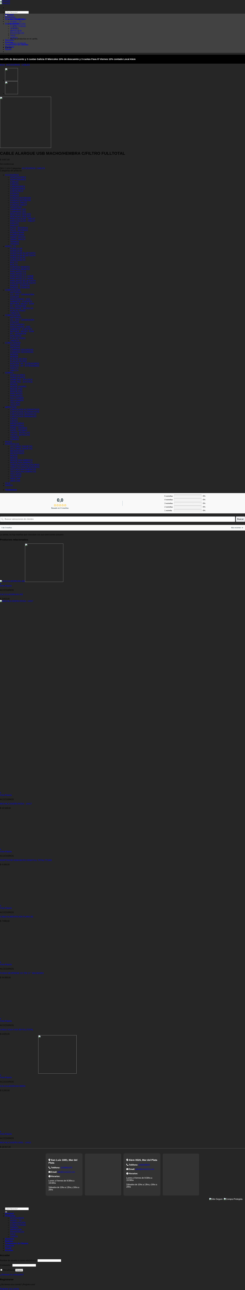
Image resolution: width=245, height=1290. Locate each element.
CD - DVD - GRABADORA (22, 294)
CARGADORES (17, 186)
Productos (10, 17)
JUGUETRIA (16, 207)
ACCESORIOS (17, 19)
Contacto (9, 47)
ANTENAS (15, 345)
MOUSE (14, 384)
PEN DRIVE (15, 336)
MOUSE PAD (16, 389)
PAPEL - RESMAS (18, 428)
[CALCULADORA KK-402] (31, 581)
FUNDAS (14, 193)
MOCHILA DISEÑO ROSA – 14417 (16, 804)
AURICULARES (17, 375)
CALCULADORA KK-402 (11, 594)
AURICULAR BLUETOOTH (22, 253)
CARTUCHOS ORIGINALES (23, 414)
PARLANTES (16, 393)
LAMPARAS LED (18, 209)
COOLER (14, 297)
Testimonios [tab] (11, 490)
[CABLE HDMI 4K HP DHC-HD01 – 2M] (11, 93)
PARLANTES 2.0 (18, 271)
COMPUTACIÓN (18, 24)
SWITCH (14, 368)
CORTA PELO (16, 191)
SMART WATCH (17, 237)
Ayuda (8, 49)
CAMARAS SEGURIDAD (21, 350)
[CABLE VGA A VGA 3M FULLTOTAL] (19, 1169)
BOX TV (14, 262)
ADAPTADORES (18, 177)
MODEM (14, 354)
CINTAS (14, 419)
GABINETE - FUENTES (21, 301)
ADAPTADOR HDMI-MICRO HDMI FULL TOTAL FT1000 (26, 860)
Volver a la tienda (18, 43)
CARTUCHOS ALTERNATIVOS (24, 409)
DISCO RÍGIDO (17, 324)
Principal (9, 15)
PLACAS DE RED (18, 359)
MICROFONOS (17, 451)
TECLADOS (15, 474)
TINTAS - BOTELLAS (20, 432)
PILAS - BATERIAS (19, 228)
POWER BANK (17, 232)
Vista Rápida (6, 586)
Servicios (9, 40)
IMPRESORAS (17, 423)
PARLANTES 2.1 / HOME (22, 276)
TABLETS (14, 313)
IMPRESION (11, 407)
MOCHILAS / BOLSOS (20, 214)
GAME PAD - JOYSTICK (21, 380)
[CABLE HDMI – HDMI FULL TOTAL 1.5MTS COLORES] (11, 80)
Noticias (9, 42)
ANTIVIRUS (15, 292)
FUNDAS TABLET (18, 202)
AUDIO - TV (10, 246)
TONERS (14, 437)
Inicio (2, 65)
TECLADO (15, 403)
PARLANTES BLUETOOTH (23, 281)
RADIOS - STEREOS (20, 285)
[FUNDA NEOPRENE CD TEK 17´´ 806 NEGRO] (19, 1113)
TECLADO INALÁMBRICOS (23, 469)
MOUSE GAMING (18, 386)
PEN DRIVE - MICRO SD (21, 308)
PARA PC (14, 223)
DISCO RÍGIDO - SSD (20, 299)
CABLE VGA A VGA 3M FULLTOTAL (16, 1182)
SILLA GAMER (17, 398)
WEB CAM (15, 478)
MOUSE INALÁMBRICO (21, 460)
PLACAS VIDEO (17, 311)
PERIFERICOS (12, 444)
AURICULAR (16, 248)
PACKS (8, 442)
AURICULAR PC (18, 258)
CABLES (26, 65)
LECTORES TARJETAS (21, 446)
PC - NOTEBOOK (18, 306)
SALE (13, 35)
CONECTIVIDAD (13, 343)
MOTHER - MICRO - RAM (22, 304)
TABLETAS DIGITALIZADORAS (25, 465)
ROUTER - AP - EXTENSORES (24, 363)
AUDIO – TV (16, 22)
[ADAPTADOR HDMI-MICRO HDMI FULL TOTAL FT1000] (19, 847)
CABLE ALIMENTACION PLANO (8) (16, 1069)
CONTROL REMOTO (20, 267)
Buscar (240, 519)
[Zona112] (5, 2)
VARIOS (14, 38)
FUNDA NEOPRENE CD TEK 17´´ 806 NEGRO (22, 1126)
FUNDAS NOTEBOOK (20, 198)
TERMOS (14, 242)
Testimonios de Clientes (16, 45)
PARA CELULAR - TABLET (22, 219)
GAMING (9, 373)
